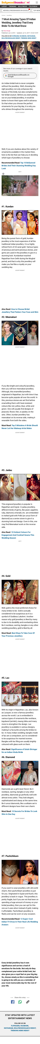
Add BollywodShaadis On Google (16, 10)
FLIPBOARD (15, 36)
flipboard (15, 1026)
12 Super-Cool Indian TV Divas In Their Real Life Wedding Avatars (20, 922)
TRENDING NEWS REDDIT (28, 38)
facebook (24, 1026)
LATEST (4, 6)
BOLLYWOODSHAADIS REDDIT (11, 38)
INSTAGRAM (31, 36)
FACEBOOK (23, 36)
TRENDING (12, 6)
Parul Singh (6, 31)
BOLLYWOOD (22, 6)
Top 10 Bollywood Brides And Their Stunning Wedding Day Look (19, 166)
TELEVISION (33, 6)
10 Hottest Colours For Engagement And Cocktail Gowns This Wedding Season (18, 535)
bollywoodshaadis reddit (25, 1028)
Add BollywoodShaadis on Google (18, 76)
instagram (8, 1028)
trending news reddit (20, 1031)
